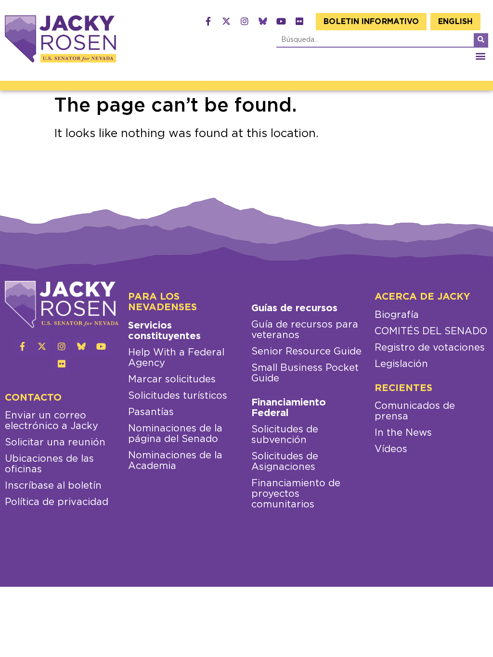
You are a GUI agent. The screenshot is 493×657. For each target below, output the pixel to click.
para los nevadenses (162, 302)
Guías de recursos (294, 308)
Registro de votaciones (430, 348)
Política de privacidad (56, 502)
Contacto (33, 398)
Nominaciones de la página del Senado (175, 434)
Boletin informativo (371, 21)
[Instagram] (244, 21)
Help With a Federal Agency (176, 358)
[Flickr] (299, 21)
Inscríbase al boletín (53, 486)
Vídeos (391, 449)
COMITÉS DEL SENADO (431, 331)
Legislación (401, 364)
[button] (480, 55)
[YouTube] (281, 21)
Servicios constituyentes (164, 331)
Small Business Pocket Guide (305, 373)
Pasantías (151, 412)
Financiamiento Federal (288, 408)
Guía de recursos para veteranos (304, 330)
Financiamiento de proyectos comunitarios (295, 494)
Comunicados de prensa (415, 411)
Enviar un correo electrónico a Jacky (51, 421)
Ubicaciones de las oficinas (49, 464)
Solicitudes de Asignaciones (284, 462)
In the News (403, 433)
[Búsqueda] (481, 40)
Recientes (403, 388)
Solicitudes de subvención (284, 435)
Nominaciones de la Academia (175, 461)
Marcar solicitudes (172, 379)
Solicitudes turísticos (177, 396)
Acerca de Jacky (422, 297)
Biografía (397, 315)
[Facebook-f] (208, 21)
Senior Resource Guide (306, 351)
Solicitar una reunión (55, 442)
